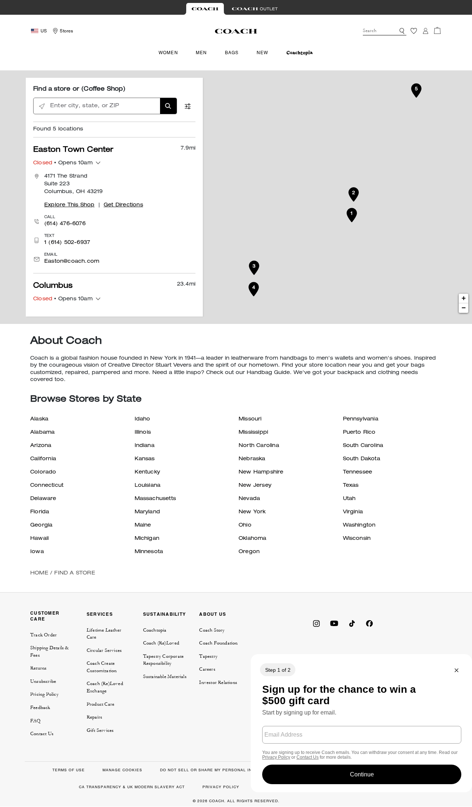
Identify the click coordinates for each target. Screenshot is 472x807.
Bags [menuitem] (232, 52)
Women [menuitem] (168, 52)
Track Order (43, 635)
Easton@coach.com (71, 261)
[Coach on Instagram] (316, 623)
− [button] (464, 308)
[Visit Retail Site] (205, 9)
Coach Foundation (218, 643)
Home (39, 573)
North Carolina (259, 445)
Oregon (249, 552)
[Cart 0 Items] (437, 31)
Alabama (42, 432)
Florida (39, 512)
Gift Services (100, 730)
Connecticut (46, 485)
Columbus (53, 286)
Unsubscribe (43, 681)
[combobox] (384, 31)
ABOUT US (212, 614)
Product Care (100, 704)
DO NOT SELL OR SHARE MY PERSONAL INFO (209, 770)
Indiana (145, 445)
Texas (351, 485)
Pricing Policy (44, 694)
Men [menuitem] (201, 52)
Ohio (245, 525)
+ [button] (464, 298)
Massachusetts (155, 499)
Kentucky (147, 472)
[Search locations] (168, 106)
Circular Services (104, 650)
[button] (402, 31)
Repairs (94, 717)
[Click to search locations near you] (42, 106)
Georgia (41, 525)
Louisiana (148, 485)
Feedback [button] (40, 707)
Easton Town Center (73, 150)
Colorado (43, 472)
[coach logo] (236, 31)
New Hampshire (261, 472)
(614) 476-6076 (65, 224)
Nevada (249, 499)
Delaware (43, 499)
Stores (66, 31)
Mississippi (253, 432)
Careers (207, 669)
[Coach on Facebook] (369, 623)
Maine (143, 525)
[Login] (425, 31)
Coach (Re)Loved (161, 643)
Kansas (145, 459)
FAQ (35, 721)
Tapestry (208, 656)
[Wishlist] (413, 31)
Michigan (147, 538)
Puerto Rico (359, 432)
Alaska (39, 419)
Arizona (40, 445)
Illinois (143, 432)
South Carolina (363, 445)
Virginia (353, 512)
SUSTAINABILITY (164, 614)
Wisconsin (357, 538)
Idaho (142, 419)
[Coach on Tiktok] (351, 623)
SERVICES (100, 614)
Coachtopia (155, 630)
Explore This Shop (69, 205)
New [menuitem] (262, 52)
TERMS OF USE (68, 770)
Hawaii (39, 538)
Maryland (147, 512)
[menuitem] (299, 53)
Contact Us (41, 734)
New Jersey (255, 485)
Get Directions (123, 205)
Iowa (37, 552)
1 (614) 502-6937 (67, 242)
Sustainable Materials (165, 677)
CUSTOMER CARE (44, 616)
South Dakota (361, 459)
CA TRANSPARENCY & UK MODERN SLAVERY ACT (132, 787)
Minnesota (149, 552)
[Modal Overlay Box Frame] (361, 723)
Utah (349, 499)
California (43, 459)
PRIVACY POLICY (220, 787)
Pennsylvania (360, 419)
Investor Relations (218, 682)
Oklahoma (253, 538)
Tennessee (357, 472)
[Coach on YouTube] (334, 623)
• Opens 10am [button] (63, 163)
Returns (38, 668)
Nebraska (252, 459)
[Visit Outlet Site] (255, 9)
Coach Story (212, 630)
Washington (359, 525)
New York (252, 512)
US (44, 31)
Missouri (250, 419)
